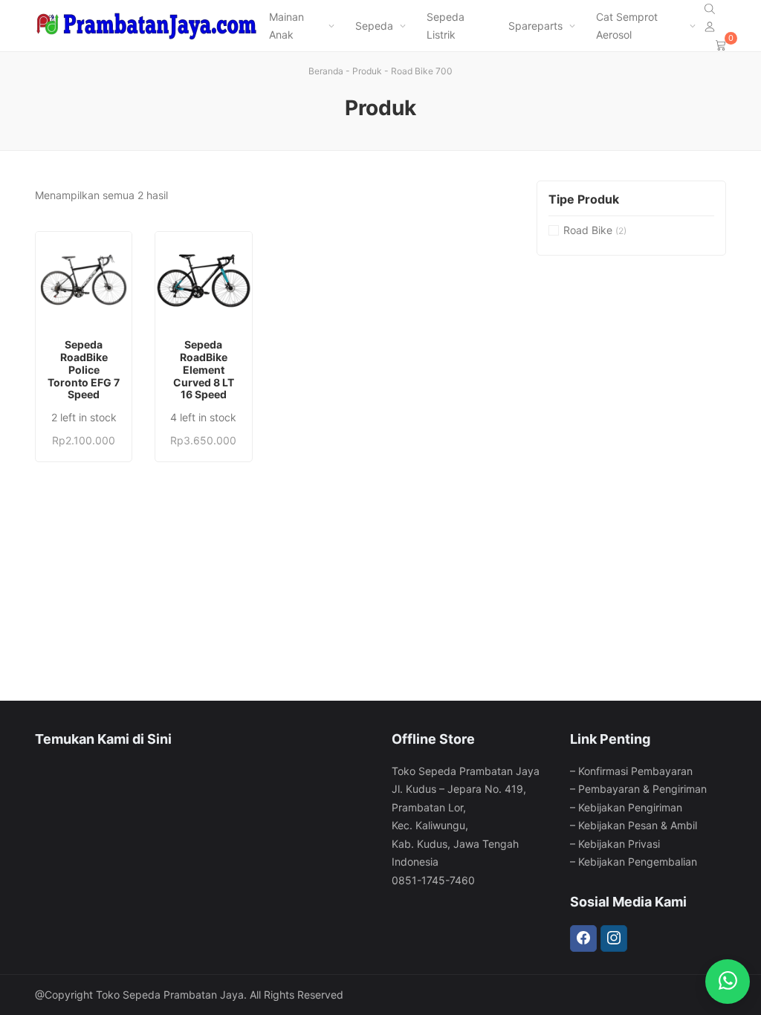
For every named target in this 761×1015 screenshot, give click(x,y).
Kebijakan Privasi (619, 843)
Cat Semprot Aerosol (627, 26)
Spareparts (535, 25)
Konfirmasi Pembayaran (635, 771)
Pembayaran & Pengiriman (642, 788)
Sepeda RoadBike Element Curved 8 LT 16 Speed (203, 370)
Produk (367, 71)
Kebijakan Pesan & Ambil (637, 825)
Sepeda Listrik (445, 26)
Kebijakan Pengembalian (637, 861)
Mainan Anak (286, 26)
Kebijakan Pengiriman (630, 807)
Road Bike (587, 230)
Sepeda (374, 25)
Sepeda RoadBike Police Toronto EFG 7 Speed (84, 370)
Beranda (325, 71)
